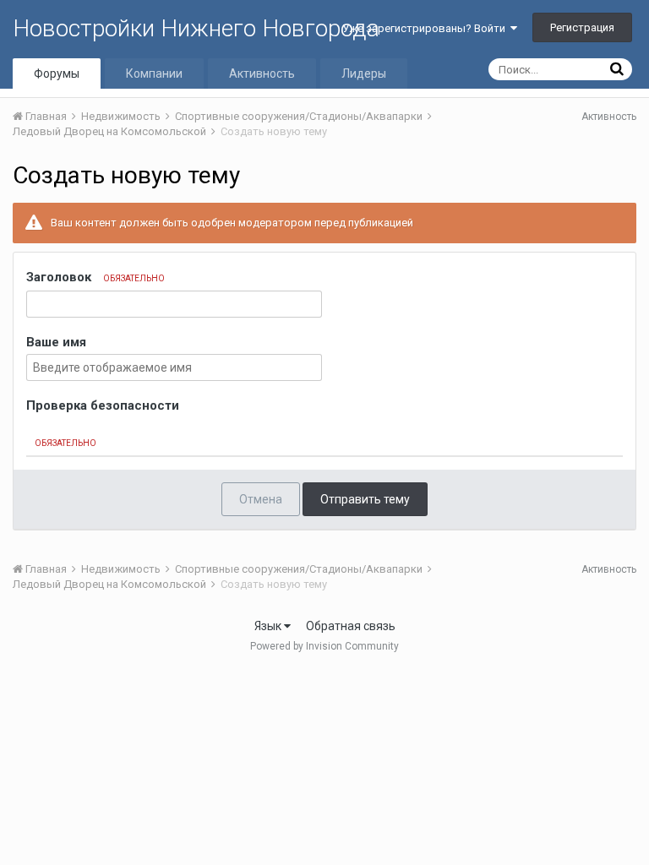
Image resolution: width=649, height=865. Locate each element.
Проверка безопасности (102, 405)
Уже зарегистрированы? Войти (426, 28)
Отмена (260, 499)
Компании (154, 73)
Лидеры (363, 73)
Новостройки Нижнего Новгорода (196, 28)
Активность (262, 73)
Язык (269, 626)
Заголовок (95, 277)
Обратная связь (350, 626)
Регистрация (582, 27)
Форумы (56, 73)
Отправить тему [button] (365, 499)
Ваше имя (56, 342)
